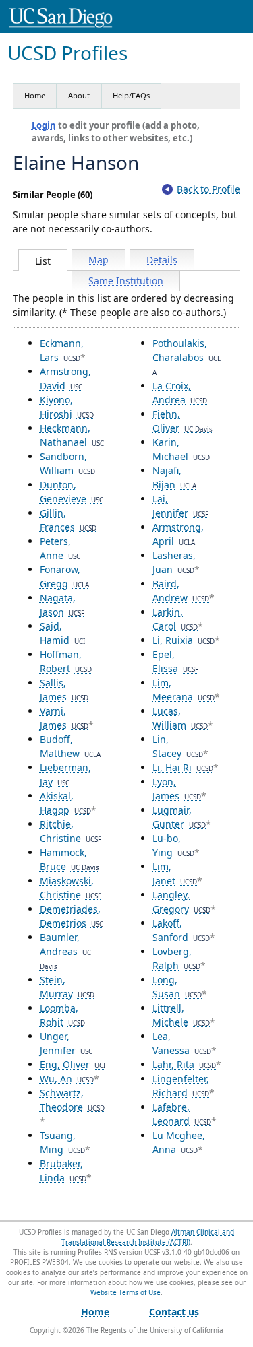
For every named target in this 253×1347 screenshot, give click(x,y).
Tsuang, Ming (62, 1142)
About (79, 95)
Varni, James (64, 717)
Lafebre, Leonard (181, 1113)
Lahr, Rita (184, 1064)
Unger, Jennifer (66, 1043)
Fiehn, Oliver (182, 420)
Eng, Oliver (72, 1064)
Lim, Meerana (183, 689)
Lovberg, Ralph (176, 958)
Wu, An (67, 1078)
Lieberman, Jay (65, 774)
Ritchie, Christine (70, 831)
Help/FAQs (131, 95)
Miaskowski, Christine (70, 887)
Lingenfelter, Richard (180, 1085)
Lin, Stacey (177, 746)
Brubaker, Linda (63, 1170)
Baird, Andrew (180, 590)
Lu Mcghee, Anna (178, 1142)
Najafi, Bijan (174, 477)
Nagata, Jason (62, 604)
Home (34, 95)
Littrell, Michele (181, 1014)
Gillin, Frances (68, 519)
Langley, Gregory (181, 901)
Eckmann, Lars (62, 350)
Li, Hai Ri (182, 767)
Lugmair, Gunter (179, 816)
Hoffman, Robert (66, 661)
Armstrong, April (178, 534)
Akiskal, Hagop (65, 802)
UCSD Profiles (67, 52)
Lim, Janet (174, 873)
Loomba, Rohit (62, 1014)
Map (98, 259)
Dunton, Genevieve (71, 491)
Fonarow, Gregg (64, 576)
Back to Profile (208, 189)
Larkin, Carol (175, 618)
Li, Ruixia (183, 640)
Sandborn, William (67, 463)
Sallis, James (64, 689)
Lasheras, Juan (174, 562)
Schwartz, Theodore (72, 1099)
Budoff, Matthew (70, 746)
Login (44, 125)
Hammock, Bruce (69, 859)
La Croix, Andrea (179, 392)
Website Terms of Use (125, 1292)
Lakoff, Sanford (181, 930)
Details (161, 259)
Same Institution (125, 280)
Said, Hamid (62, 633)
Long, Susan (177, 986)
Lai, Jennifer (180, 505)
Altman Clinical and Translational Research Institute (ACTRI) (148, 1237)
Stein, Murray (67, 986)
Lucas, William (180, 717)
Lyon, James (176, 788)
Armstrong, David (65, 378)
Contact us (174, 1311)
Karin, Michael (181, 449)
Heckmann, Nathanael (72, 435)
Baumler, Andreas (65, 951)
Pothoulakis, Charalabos (186, 357)
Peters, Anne (60, 548)
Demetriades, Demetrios (71, 915)
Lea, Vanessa (181, 1043)
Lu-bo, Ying (173, 845)
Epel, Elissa (175, 661)
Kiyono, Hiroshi (67, 406)
